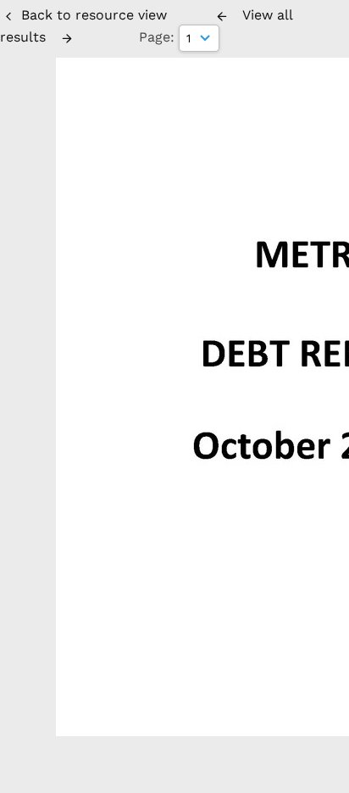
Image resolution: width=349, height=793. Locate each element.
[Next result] (66, 38)
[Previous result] (221, 16)
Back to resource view (94, 15)
